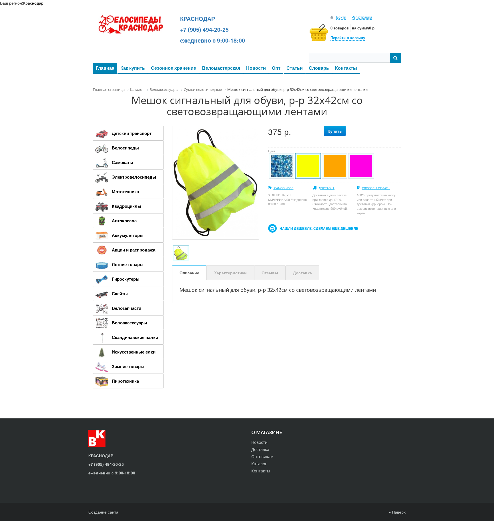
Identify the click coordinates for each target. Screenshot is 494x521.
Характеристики (230, 273)
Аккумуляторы (128, 235)
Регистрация (362, 17)
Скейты (120, 293)
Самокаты (122, 162)
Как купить (132, 68)
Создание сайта (103, 512)
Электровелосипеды (134, 177)
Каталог (259, 463)
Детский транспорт (132, 133)
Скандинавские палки (135, 337)
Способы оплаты (376, 188)
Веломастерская (221, 68)
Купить (335, 131)
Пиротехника (125, 381)
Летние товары (128, 264)
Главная (105, 68)
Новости (256, 68)
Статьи (294, 68)
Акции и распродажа (133, 250)
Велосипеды (125, 148)
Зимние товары (128, 366)
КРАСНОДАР (197, 19)
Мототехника (125, 191)
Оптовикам (262, 456)
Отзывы (270, 273)
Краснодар (33, 3)
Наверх (398, 512)
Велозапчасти (126, 308)
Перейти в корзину (347, 37)
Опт (276, 68)
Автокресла (124, 220)
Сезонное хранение (173, 68)
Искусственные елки (134, 352)
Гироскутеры (126, 279)
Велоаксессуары (129, 323)
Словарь (319, 68)
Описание (189, 273)
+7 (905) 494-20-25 (204, 29)
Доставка (326, 188)
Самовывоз (283, 188)
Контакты (346, 68)
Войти (341, 17)
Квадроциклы (126, 206)
